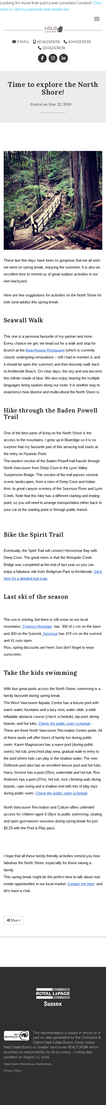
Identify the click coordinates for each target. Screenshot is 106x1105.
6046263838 (48, 42)
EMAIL (23, 42)
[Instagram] (53, 58)
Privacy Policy (13, 1070)
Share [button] (15, 920)
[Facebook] (42, 58)
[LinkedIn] (64, 58)
